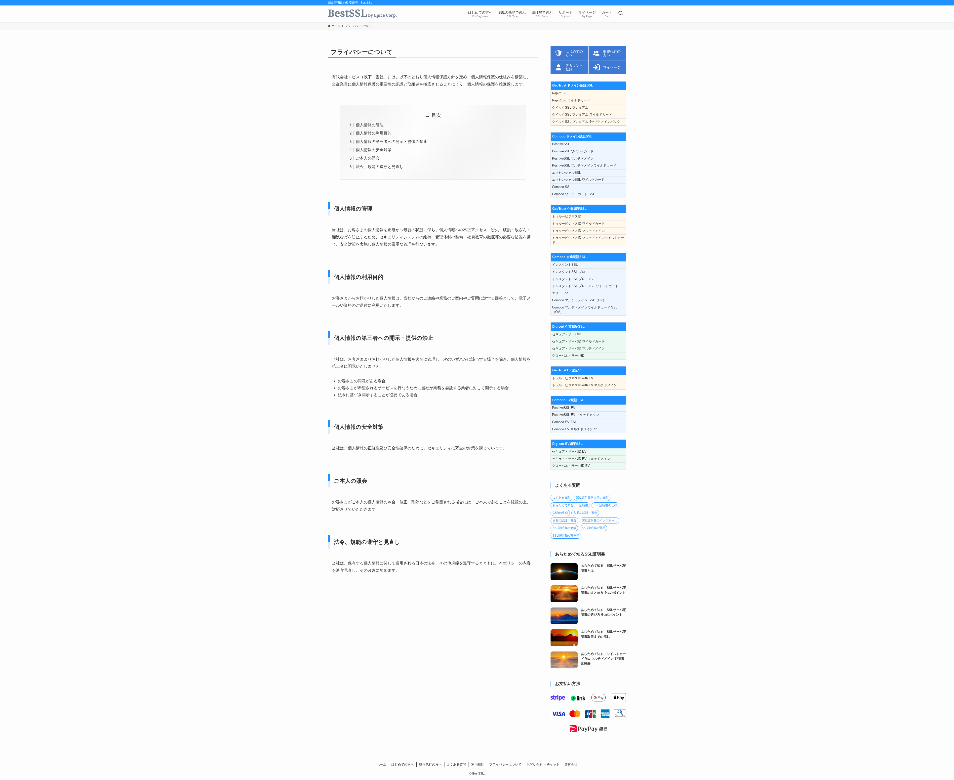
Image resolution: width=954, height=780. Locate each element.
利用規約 (477, 764)
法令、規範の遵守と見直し (379, 167)
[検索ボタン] (620, 13)
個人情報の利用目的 (374, 133)
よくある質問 (456, 764)
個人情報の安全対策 (374, 150)
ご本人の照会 (368, 158)
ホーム (381, 764)
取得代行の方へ (430, 764)
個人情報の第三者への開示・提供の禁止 (391, 141)
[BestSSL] (362, 13)
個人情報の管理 (370, 125)
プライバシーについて (505, 764)
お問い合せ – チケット (543, 764)
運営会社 (570, 764)
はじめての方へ (402, 764)
